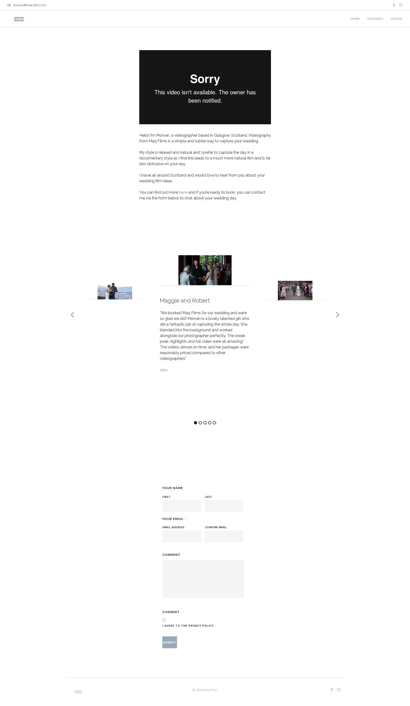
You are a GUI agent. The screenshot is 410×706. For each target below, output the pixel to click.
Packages (375, 18)
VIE (87, 366)
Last (208, 496)
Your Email (174, 519)
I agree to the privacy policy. (188, 625)
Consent (171, 612)
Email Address (174, 527)
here (183, 192)
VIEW (163, 370)
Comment (171, 555)
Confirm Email (216, 527)
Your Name (172, 488)
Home (355, 18)
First (167, 496)
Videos (396, 18)
